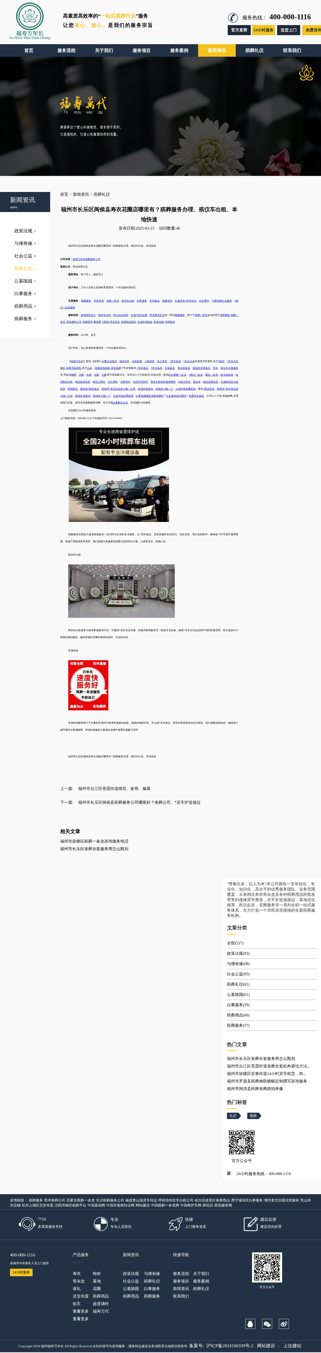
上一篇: (66, 788)
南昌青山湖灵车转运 (141, 1200)
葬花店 (208, 1205)
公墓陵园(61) (238, 994)
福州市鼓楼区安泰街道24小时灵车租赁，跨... (266, 1073)
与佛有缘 (25, 243)
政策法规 (25, 230)
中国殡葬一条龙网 (165, 1205)
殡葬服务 (25, 318)
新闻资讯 (81, 194)
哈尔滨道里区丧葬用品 (212, 1200)
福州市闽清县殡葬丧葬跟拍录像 (255, 1089)
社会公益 (25, 255)
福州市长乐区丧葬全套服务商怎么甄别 (94, 849)
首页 (64, 194)
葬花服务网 (223, 1205)
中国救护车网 (190, 1205)
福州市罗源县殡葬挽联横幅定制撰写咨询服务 (267, 1081)
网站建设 (143, 1205)
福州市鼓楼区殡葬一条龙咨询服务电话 (94, 841)
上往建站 (292, 1345)
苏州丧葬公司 (54, 1200)
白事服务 (25, 293)
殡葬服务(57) (238, 1025)
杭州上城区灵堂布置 (37, 1205)
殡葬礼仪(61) (238, 984)
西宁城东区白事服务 (247, 1200)
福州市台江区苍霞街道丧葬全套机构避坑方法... (268, 1066)
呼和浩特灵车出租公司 (175, 1200)
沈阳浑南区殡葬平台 (70, 1205)
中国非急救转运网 (120, 1205)
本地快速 (151, 756)
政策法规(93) (238, 953)
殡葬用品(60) (238, 1015)
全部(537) (235, 943)
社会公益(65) (238, 974)
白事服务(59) (238, 1005)
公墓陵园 (25, 281)
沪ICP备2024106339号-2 (229, 1345)
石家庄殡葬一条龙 (80, 1200)
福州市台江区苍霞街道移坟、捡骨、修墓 (114, 788)
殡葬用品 (25, 306)
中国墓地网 (96, 1205)
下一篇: (66, 802)
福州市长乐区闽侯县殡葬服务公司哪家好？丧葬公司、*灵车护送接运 (139, 802)
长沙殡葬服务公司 (110, 1200)
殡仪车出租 (137, 756)
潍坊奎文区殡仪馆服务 (281, 1200)
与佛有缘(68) (238, 964)
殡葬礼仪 (25, 268)
